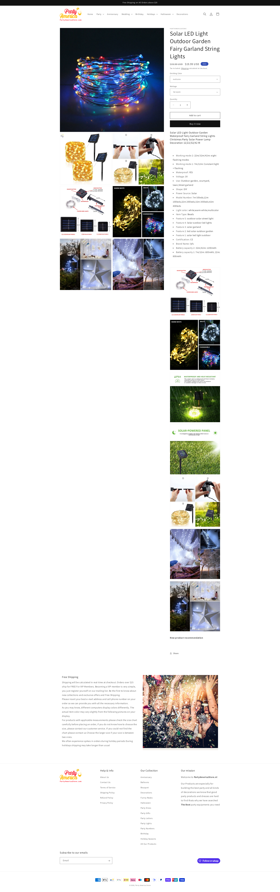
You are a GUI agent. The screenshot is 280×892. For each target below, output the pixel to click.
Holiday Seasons (148, 838)
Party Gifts (145, 813)
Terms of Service (108, 787)
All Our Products (148, 844)
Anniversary (146, 777)
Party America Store (143, 885)
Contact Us (105, 782)
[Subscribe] (109, 860)
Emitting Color (176, 73)
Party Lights (146, 823)
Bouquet (145, 787)
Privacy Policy (106, 803)
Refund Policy (106, 797)
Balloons (145, 782)
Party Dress (146, 808)
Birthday (145, 833)
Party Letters (147, 818)
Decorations (146, 792)
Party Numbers (148, 828)
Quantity (173, 99)
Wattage (173, 86)
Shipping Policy (107, 792)
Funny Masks (147, 797)
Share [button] (176, 653)
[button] (100, 14)
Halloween (146, 803)
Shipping (185, 68)
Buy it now (195, 123)
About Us (104, 777)
